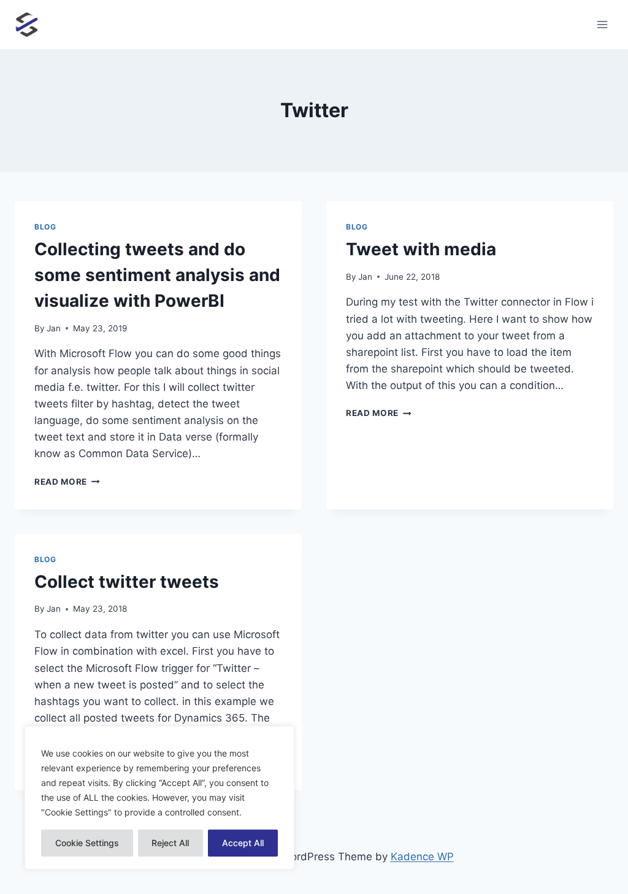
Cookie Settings (87, 843)
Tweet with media (421, 249)
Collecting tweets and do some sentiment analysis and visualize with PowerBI (157, 275)
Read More (67, 482)
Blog (45, 226)
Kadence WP (422, 856)
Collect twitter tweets (126, 581)
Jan (54, 328)
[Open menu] (602, 24)
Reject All (170, 843)
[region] (159, 797)
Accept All (243, 843)
